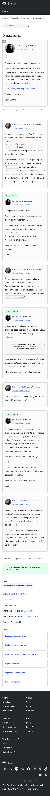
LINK (7, 462)
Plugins (29, 706)
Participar (30, 718)
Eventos (30, 723)
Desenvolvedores (10, 727)
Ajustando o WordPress (20, 18)
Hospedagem (8, 706)
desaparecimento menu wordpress (18, 585)
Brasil (10, 763)
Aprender (6, 718)
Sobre (5, 698)
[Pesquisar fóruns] (28, 26)
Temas (29, 702)
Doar (29, 727)
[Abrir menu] (46, 3)
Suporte (5, 723)
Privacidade (7, 710)
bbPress (7, 748)
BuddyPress (9, 752)
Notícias (6, 702)
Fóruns (5, 11)
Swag (30, 731)
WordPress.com (10, 739)
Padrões (30, 710)
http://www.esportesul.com (23, 88)
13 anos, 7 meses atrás (24, 49)
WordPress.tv (9, 731)
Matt (5, 743)
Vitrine (29, 698)
